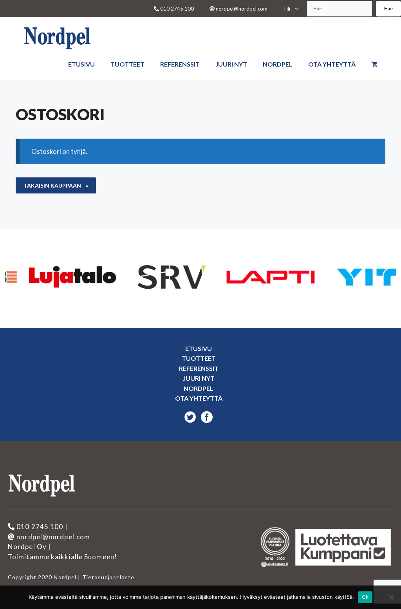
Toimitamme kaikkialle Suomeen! (62, 557)
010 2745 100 (176, 8)
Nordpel (278, 64)
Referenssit (180, 64)
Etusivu (81, 64)
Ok (365, 597)
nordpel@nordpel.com (241, 8)
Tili (286, 8)
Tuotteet (127, 64)
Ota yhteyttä (332, 64)
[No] (391, 597)
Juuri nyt (231, 64)
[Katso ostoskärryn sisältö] (374, 64)
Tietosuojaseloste (107, 577)
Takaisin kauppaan (52, 185)
